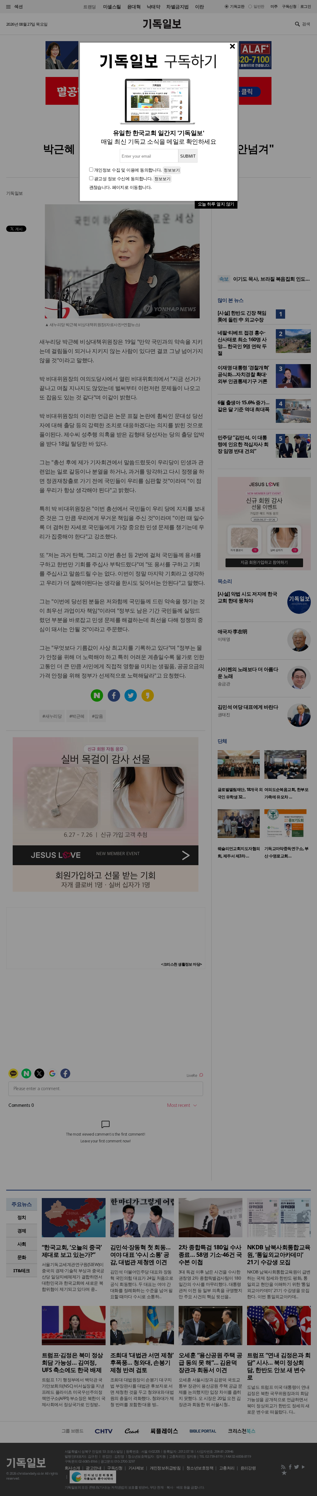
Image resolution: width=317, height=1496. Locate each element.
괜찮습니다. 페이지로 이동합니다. (120, 187)
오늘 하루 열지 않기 (216, 204)
